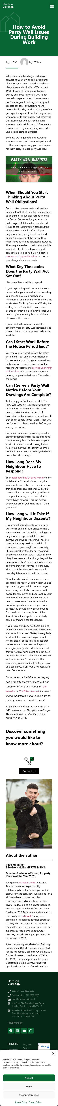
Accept (29, 1077)
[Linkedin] (17, 1031)
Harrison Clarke (27, 882)
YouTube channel (29, 691)
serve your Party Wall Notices (21, 256)
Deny (29, 1086)
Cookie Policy (21, 1102)
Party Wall (26, 915)
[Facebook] (11, 1031)
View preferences (29, 1094)
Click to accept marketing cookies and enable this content (29, 169)
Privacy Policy (35, 1102)
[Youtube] (24, 1031)
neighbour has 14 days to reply (28, 477)
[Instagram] (31, 1031)
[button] (53, 1053)
